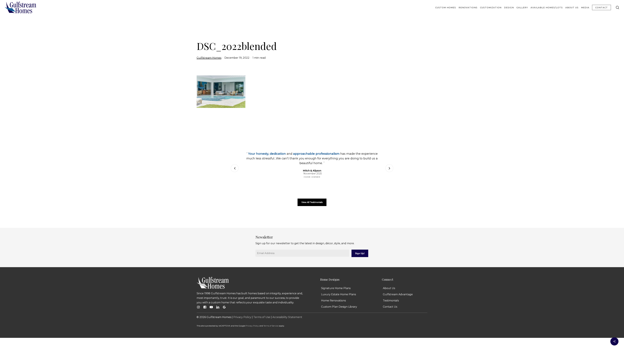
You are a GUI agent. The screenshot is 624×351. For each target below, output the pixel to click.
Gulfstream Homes (209, 57)
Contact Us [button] (390, 306)
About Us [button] (389, 288)
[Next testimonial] (389, 168)
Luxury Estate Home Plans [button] (338, 294)
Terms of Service (270, 326)
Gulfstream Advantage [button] (398, 294)
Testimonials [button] (391, 300)
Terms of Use (261, 317)
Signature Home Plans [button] (336, 288)
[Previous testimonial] (235, 168)
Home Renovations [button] (333, 300)
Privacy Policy (242, 317)
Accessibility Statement (287, 317)
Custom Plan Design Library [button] (339, 306)
